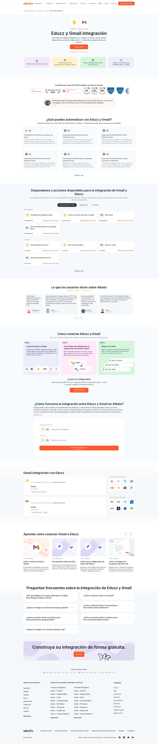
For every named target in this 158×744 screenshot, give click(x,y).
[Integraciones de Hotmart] (112, 481)
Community (117, 707)
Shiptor (26, 691)
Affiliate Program (119, 710)
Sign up (113, 3)
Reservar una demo (126, 3)
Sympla (26, 711)
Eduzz (46, 11)
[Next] (81, 318)
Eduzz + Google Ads (58, 710)
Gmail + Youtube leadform (83, 714)
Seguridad (121, 730)
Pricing (116, 688)
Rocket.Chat (27, 701)
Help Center (117, 694)
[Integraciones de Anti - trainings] (118, 481)
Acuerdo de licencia (46, 730)
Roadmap (117, 703)
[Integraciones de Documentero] (131, 502)
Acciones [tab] (96, 205)
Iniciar (107, 3)
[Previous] (77, 318)
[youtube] (128, 737)
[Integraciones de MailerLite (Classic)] (131, 508)
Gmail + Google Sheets (82, 694)
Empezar (79, 654)
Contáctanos (131, 730)
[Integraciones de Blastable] (125, 502)
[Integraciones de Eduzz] (118, 488)
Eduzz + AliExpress (57, 707)
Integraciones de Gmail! (125, 220)
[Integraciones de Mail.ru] (125, 508)
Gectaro (26, 695)
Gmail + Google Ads (81, 710)
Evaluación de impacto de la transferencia (103, 730)
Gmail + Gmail (79, 697)
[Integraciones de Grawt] (118, 508)
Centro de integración (29, 11)
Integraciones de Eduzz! (51, 220)
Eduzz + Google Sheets (59, 694)
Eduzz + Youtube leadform (60, 714)
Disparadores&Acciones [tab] (67, 205)
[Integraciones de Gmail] (112, 502)
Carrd (25, 698)
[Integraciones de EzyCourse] (125, 488)
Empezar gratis (79, 390)
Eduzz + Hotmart (57, 691)
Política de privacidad (61, 730)
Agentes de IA (118, 713)
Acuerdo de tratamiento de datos (79, 730)
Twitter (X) (27, 705)
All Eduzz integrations (58, 687)
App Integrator (118, 700)
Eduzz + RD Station (57, 704)
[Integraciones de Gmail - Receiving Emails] (118, 502)
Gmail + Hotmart (80, 691)
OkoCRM (26, 688)
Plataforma (49, 3)
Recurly (26, 708)
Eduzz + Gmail (56, 697)
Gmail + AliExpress (80, 707)
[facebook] (119, 737)
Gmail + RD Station (80, 704)
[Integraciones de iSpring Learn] (131, 488)
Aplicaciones (73, 3)
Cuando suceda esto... (46, 425)
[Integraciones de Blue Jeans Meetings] (131, 481)
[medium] (133, 737)
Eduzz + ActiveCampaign (59, 701)
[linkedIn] (124, 737)
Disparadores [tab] (83, 205)
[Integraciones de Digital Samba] (112, 488)
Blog (115, 691)
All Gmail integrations (81, 687)
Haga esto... (43, 435)
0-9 (44, 672)
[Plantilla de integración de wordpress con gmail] (79, 136)
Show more (27, 716)
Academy (117, 697)
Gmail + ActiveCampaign (82, 701)
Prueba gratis (79, 47)
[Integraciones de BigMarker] (125, 481)
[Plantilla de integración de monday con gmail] (40, 136)
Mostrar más (79, 175)
